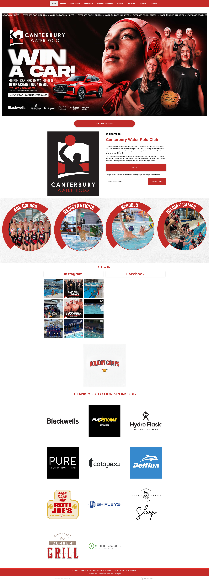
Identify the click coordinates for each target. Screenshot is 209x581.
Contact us (136, 167)
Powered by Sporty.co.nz (62, 578)
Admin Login (148, 578)
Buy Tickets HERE (104, 123)
